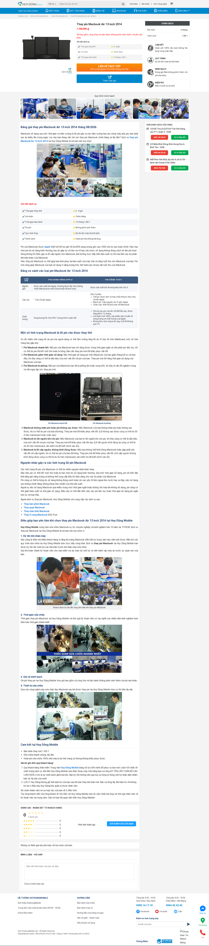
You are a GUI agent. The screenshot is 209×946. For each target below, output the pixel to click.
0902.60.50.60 (159, 153)
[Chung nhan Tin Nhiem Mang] (185, 937)
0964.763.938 (159, 168)
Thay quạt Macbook (34, 507)
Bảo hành (145, 4)
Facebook (144, 911)
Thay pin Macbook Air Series (83, 16)
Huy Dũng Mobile (69, 767)
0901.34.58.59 (159, 137)
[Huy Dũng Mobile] (30, 4)
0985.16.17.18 (144, 905)
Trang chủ (23, 16)
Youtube (163, 911)
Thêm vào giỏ (109, 80)
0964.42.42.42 (174, 905)
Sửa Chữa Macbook (39, 16)
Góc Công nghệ (160, 4)
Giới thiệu (134, 4)
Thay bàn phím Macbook (36, 504)
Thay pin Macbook (59, 16)
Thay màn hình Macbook (36, 511)
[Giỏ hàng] (171, 3)
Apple (47, 246)
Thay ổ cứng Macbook (35, 514)
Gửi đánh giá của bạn (121, 824)
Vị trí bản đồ (179, 137)
